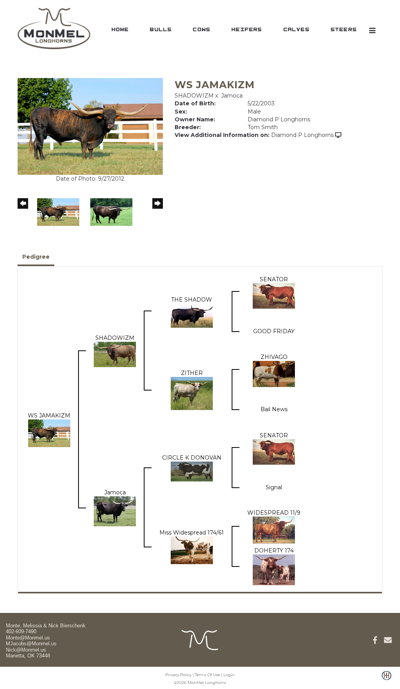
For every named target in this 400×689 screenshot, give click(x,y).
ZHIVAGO (274, 356)
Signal (274, 487)
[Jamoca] (115, 510)
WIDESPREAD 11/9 (273, 512)
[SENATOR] (274, 295)
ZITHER (192, 372)
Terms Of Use (207, 674)
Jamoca (232, 95)
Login (229, 674)
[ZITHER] (192, 392)
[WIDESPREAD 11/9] (274, 529)
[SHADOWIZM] (115, 353)
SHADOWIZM (194, 95)
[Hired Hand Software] (386, 679)
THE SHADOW (191, 299)
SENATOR (274, 279)
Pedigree (36, 256)
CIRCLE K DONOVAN (191, 457)
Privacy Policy (178, 674)
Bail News (274, 409)
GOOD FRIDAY (274, 331)
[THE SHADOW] (192, 314)
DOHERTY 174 (274, 550)
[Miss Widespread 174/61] (192, 549)
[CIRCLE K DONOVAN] (192, 470)
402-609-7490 (21, 631)
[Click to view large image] (90, 125)
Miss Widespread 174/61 (191, 532)
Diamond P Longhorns (302, 135)
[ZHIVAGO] (274, 373)
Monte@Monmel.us (28, 638)
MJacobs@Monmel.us (31, 643)
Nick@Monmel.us (26, 650)
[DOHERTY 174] (274, 569)
